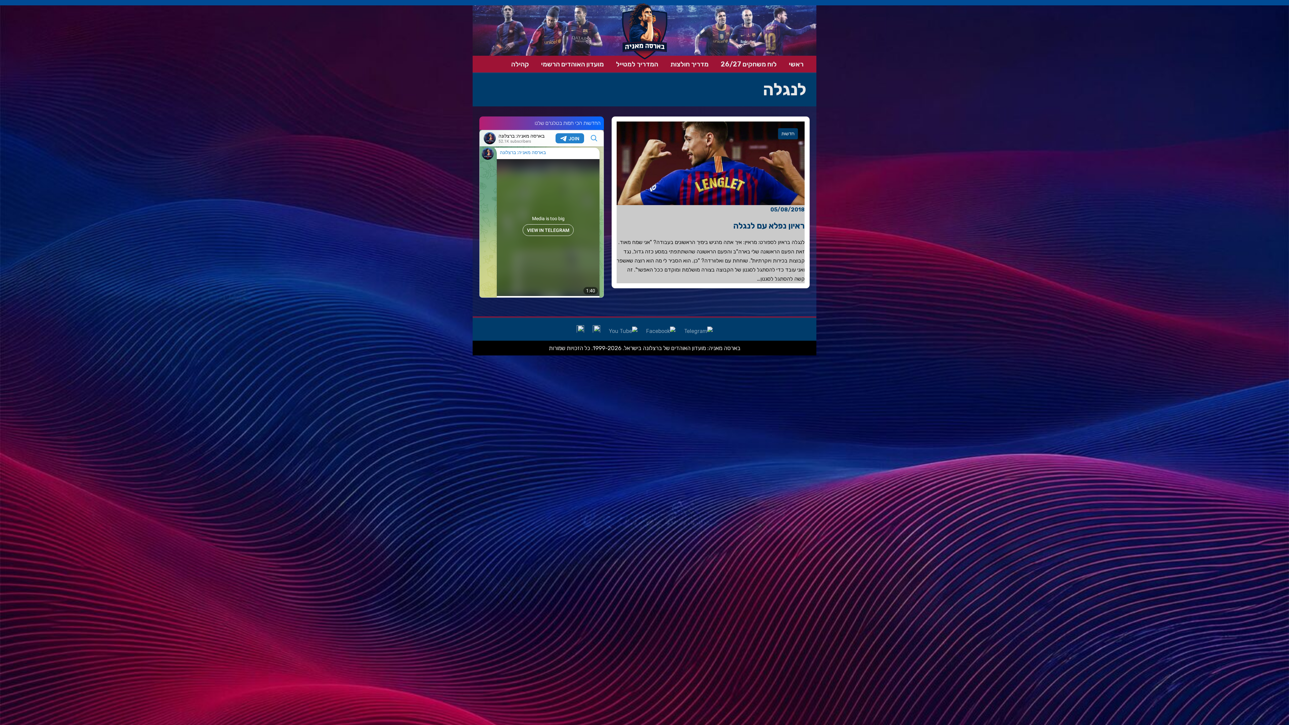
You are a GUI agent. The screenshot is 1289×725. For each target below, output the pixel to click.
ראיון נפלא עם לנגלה (769, 226)
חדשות (788, 134)
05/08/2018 (787, 209)
